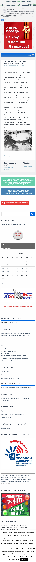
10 (3, 268)
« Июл (3, 283)
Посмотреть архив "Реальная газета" (13, 414)
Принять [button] (23, 559)
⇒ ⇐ (22, 1)
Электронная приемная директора (13, 224)
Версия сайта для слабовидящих (16, 203)
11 (8, 268)
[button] (29, 55)
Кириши (4, 244)
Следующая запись (26, 165)
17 (3, 271)
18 (8, 271)
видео (16, 322)
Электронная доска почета (10, 378)
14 (22, 268)
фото (11, 322)
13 (17, 268)
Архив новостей (6, 417)
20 (17, 271)
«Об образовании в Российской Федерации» (16, 387)
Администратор (10, 65)
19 (12, 271)
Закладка (9, 156)
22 (27, 271)
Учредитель (5, 371)
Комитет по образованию (9, 375)
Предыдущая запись (10, 166)
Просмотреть (5, 411)
